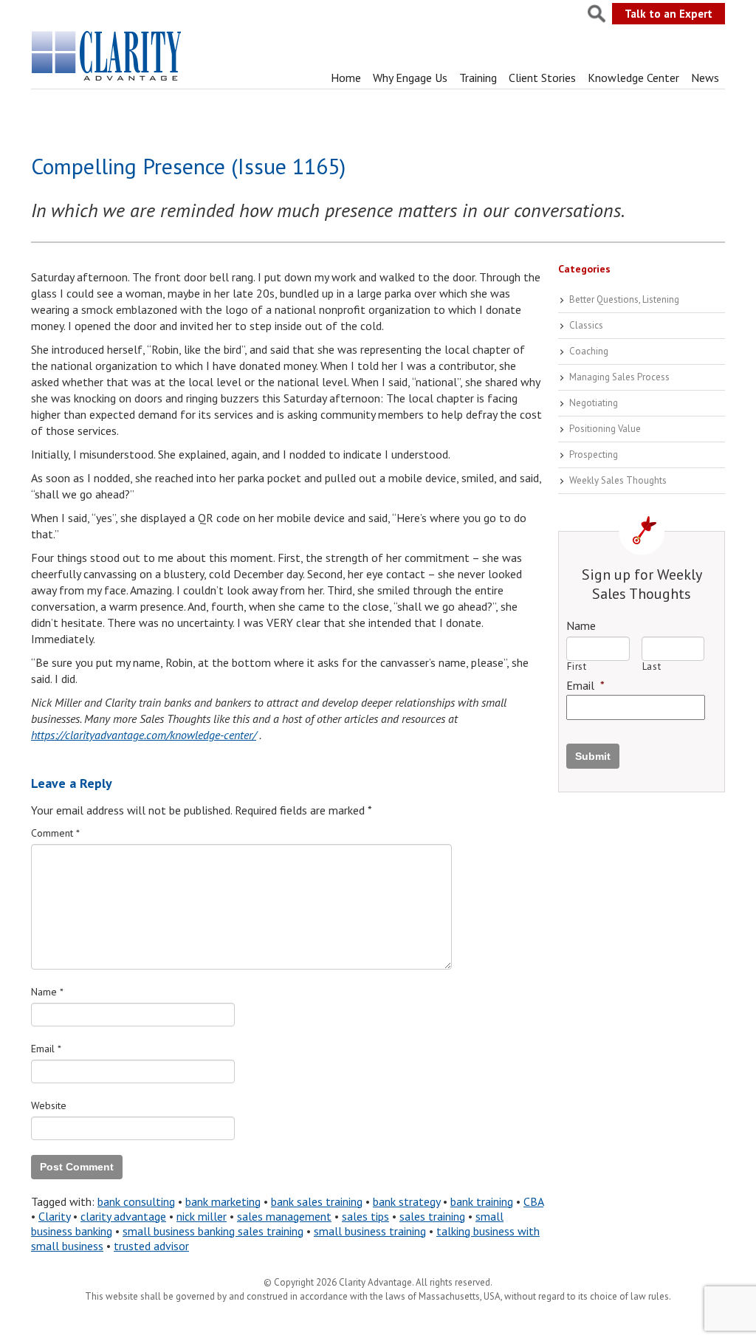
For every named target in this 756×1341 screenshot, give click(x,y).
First (576, 666)
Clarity (54, 1216)
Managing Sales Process (619, 377)
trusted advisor (151, 1245)
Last (652, 666)
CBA (533, 1201)
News (705, 77)
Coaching (588, 351)
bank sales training (316, 1201)
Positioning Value (605, 428)
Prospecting (593, 454)
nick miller (201, 1216)
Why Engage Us (410, 77)
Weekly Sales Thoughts (618, 480)
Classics (586, 325)
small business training (370, 1231)
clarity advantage (123, 1216)
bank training (481, 1201)
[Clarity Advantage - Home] (108, 80)
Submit (593, 756)
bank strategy (406, 1201)
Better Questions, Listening (624, 299)
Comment (55, 833)
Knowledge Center (633, 77)
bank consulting (136, 1201)
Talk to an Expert (668, 14)
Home (346, 77)
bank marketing (223, 1201)
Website (48, 1105)
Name (47, 991)
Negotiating (593, 403)
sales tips (365, 1216)
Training (478, 77)
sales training (432, 1216)
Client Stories (542, 77)
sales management (284, 1216)
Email (46, 1048)
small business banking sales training (213, 1231)
